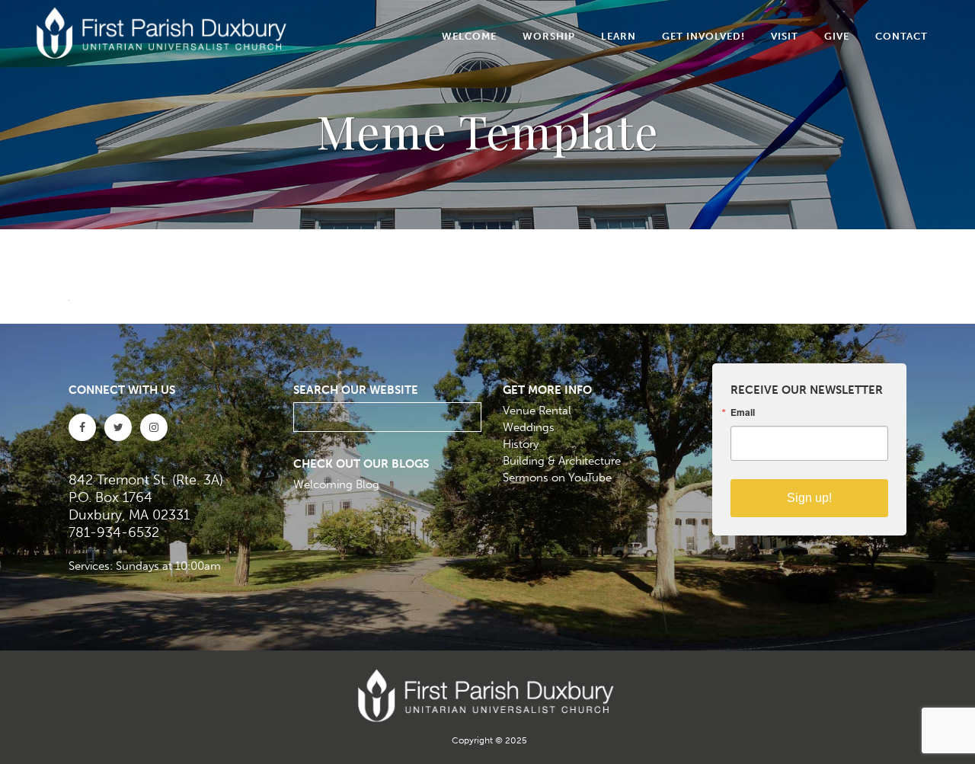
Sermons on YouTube (557, 477)
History (521, 444)
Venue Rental (537, 410)
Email (742, 412)
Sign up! (809, 497)
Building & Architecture (562, 461)
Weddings (529, 427)
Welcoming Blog (336, 484)
